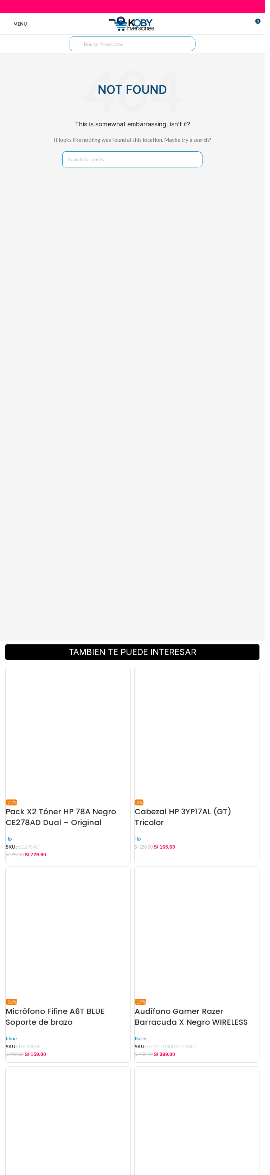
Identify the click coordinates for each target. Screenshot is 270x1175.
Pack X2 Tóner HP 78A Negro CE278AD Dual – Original (61, 817)
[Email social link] (132, 6)
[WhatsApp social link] (141, 6)
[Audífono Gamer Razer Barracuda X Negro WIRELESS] (197, 932)
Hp (9, 839)
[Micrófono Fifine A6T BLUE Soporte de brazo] (68, 932)
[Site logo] (132, 23)
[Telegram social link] (150, 6)
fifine (11, 1038)
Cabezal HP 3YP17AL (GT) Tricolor (183, 817)
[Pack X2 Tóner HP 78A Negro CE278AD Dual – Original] (68, 733)
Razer (141, 1038)
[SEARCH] (195, 159)
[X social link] (123, 6)
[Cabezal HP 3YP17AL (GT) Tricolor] (197, 733)
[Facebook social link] (114, 6)
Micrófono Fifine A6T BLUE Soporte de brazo (55, 1017)
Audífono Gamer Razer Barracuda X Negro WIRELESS (191, 1017)
